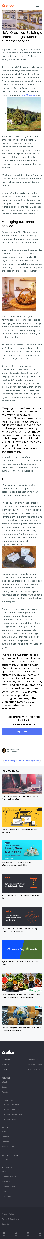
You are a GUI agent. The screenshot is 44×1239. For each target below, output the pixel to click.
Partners (5, 1159)
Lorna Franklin (15, 749)
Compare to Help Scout (12, 1109)
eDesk (4, 1082)
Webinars (6, 1181)
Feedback (6, 1092)
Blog (4, 1171)
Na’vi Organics (28, 94)
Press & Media (8, 1147)
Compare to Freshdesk (12, 1114)
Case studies (7, 1196)
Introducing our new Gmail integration (22, 760)
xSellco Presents (9, 1176)
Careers (5, 1142)
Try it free (22, 731)
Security (5, 1224)
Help (4, 1191)
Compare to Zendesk (11, 1104)
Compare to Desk (9, 1119)
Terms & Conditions (10, 1219)
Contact (5, 1137)
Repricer (5, 1087)
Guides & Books (8, 1186)
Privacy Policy (8, 1214)
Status (4, 1132)
